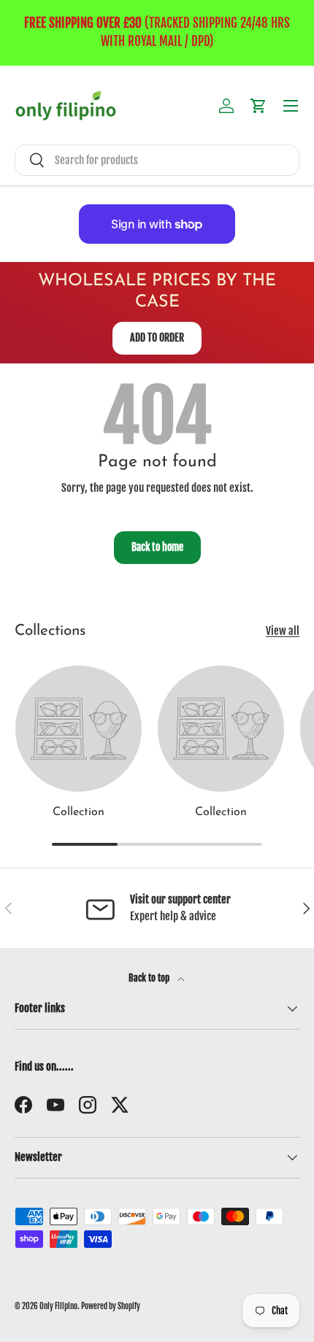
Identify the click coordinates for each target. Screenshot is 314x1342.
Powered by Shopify (110, 1306)
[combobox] (157, 160)
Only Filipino (58, 1306)
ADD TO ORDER (157, 337)
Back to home (157, 547)
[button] (258, 106)
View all (282, 631)
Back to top (150, 978)
